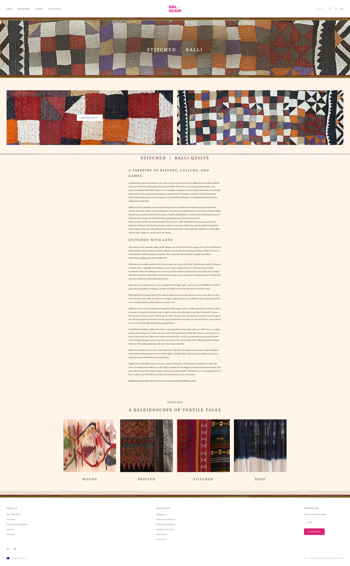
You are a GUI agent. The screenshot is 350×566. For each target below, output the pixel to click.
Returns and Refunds (166, 519)
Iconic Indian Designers (17, 524)
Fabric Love (162, 534)
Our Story (11, 519)
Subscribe (314, 531)
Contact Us (161, 539)
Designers (24, 9)
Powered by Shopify (334, 558)
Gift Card (11, 534)
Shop (9, 9)
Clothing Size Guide (165, 529)
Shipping (161, 514)
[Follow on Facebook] (8, 549)
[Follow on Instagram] (15, 549)
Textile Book (175, 402)
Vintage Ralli (90, 118)
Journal (10, 529)
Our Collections (13, 514)
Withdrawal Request (166, 524)
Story (39, 9)
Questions (54, 9)
